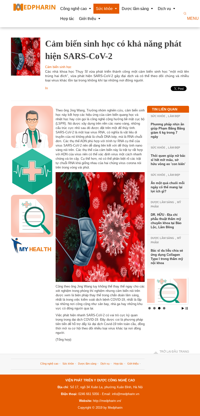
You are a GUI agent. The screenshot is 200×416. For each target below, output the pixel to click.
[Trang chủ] (34, 7)
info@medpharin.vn (125, 394)
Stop (187, 308)
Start (183, 308)
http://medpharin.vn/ (107, 401)
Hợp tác (118, 363)
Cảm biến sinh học (58, 67)
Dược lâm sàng (162, 202)
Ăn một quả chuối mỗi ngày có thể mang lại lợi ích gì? (168, 187)
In (46, 88)
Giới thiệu (133, 363)
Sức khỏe (158, 116)
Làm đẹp (174, 116)
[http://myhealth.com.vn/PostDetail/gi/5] (167, 292)
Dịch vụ (105, 363)
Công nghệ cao (49, 363)
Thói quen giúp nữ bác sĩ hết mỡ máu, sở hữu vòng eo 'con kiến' (168, 160)
